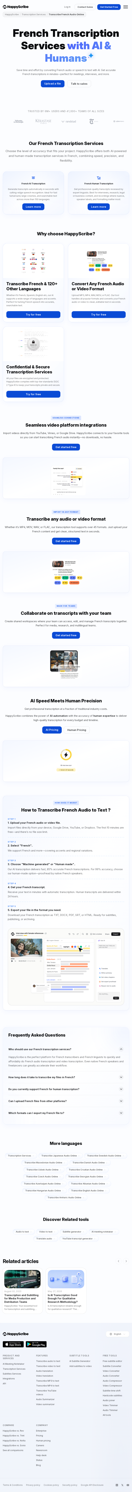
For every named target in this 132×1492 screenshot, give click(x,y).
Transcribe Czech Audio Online (42, 1176)
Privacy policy (33, 1485)
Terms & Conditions (13, 1485)
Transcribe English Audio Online (87, 1190)
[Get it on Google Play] (36, 1344)
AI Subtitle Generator (79, 1361)
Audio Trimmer (110, 1410)
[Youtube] (127, 1485)
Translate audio (44, 1238)
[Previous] (119, 1261)
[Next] (126, 1261)
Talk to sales (79, 83)
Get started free (66, 447)
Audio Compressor (112, 1381)
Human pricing (43, 1440)
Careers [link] (40, 1445)
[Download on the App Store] (13, 1344)
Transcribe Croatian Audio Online (86, 1169)
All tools (107, 1415)
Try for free (33, 314)
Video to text (45, 1231)
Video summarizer (45, 1404)
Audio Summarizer (45, 1399)
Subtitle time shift (111, 1390)
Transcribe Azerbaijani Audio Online (42, 1183)
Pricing (39, 1435)
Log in (67, 7)
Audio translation (44, 1371)
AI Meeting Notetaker (13, 1364)
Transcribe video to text (48, 1366)
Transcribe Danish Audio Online (89, 1162)
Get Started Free (109, 7)
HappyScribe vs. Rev (13, 1430)
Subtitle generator (72, 1231)
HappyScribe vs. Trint (13, 1435)
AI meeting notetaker (102, 1231)
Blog (38, 1465)
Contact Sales (85, 7)
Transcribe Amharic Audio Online (64, 1197)
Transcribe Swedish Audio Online (104, 1155)
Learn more (33, 206)
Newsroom (41, 1450)
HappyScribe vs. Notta (14, 1440)
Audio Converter (111, 1376)
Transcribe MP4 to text (47, 1385)
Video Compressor (112, 1385)
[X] (122, 1485)
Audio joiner (109, 1400)
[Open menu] (125, 7)
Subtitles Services (12, 1373)
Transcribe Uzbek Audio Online (42, 1169)
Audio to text (22, 1231)
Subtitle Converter (112, 1366)
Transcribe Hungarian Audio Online (43, 1190)
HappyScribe (12, 14)
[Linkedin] (117, 1485)
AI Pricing (52, 729)
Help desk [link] (41, 1455)
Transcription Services (34, 14)
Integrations (9, 1378)
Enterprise (41, 1430)
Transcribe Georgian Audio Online (85, 1176)
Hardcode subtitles (112, 1395)
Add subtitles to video (80, 1366)
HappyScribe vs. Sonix (14, 1445)
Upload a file (52, 83)
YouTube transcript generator (77, 1238)
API (4, 1383)
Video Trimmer (110, 1405)
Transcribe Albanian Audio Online (88, 1183)
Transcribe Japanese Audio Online (59, 1155)
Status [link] (39, 1460)
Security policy (69, 1485)
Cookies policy (51, 1485)
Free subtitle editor (112, 1361)
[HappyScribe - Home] (16, 7)
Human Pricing (76, 730)
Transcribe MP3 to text (47, 1381)
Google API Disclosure (92, 1485)
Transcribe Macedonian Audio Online (43, 1162)
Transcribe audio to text (48, 1361)
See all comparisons (13, 1450)
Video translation (44, 1376)
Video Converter (111, 1371)
